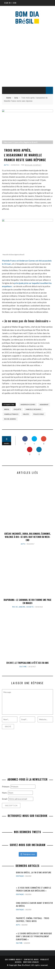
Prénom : (6, 786)
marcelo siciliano (33, 409)
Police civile (38, 414)
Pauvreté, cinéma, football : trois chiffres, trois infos (32, 920)
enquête (17, 409)
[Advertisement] (27, 55)
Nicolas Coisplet (33, 165)
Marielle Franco (11, 414)
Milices (26, 414)
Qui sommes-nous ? (13, 959)
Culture (23, 667)
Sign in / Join (10, 2)
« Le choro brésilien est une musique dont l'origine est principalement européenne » (34, 936)
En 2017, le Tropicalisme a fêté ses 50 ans (27, 662)
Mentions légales (31, 962)
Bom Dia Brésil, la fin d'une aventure (33, 872)
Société (30, 607)
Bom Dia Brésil (24, 965)
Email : (5, 799)
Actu (6, 165)
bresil (6, 409)
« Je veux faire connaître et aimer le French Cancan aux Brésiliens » (33, 889)
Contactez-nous (31, 959)
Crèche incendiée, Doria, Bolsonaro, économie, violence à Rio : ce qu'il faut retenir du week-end (27, 537)
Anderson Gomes (28, 405)
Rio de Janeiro (10, 419)
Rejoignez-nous (29, 854)
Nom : (5, 792)
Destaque (20, 876)
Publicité (44, 959)
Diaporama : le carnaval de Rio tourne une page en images (27, 601)
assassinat (44, 405)
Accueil (18, 962)
